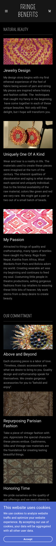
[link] (28, 16)
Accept (28, 539)
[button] (7, 11)
